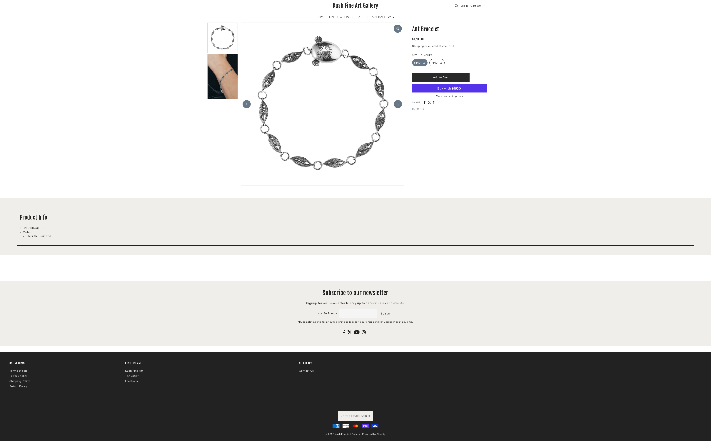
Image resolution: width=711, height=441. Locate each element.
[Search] (456, 5)
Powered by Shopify (373, 434)
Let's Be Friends (327, 313)
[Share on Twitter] (429, 102)
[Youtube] (357, 332)
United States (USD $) (355, 416)
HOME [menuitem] (321, 17)
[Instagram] (364, 332)
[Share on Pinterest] (434, 102)
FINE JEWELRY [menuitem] (339, 17)
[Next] (398, 104)
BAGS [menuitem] (361, 17)
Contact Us (306, 370)
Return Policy (18, 386)
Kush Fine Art (134, 370)
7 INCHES (437, 62)
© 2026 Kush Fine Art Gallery (343, 434)
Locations (131, 381)
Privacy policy (18, 376)
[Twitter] (350, 332)
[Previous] (247, 104)
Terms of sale (18, 370)
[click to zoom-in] (398, 29)
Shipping (418, 46)
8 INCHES (419, 62)
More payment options (449, 96)
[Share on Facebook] (424, 102)
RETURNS (418, 108)
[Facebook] (344, 332)
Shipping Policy (19, 381)
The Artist (132, 376)
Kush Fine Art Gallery (355, 6)
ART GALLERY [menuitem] (382, 17)
